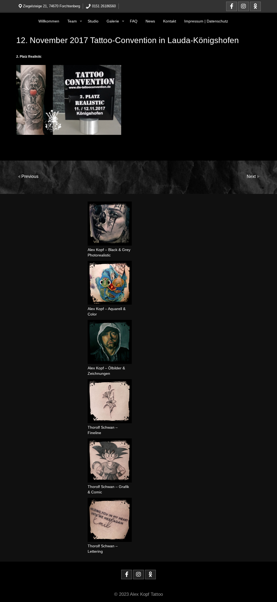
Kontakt (169, 21)
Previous (29, 176)
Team (72, 21)
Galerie (113, 21)
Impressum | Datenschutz (206, 21)
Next (252, 176)
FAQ (133, 21)
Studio (93, 21)
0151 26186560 (103, 6)
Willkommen (48, 21)
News (150, 21)
